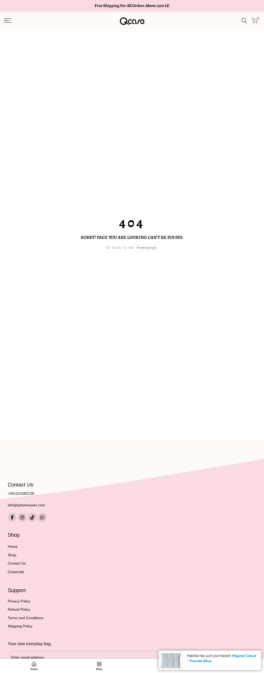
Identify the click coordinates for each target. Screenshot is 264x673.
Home (13, 546)
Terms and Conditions (25, 618)
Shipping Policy (20, 626)
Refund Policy (19, 609)
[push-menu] (8, 20)
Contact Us (17, 563)
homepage (147, 247)
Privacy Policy (19, 601)
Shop (12, 555)
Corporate (16, 572)
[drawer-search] (244, 21)
